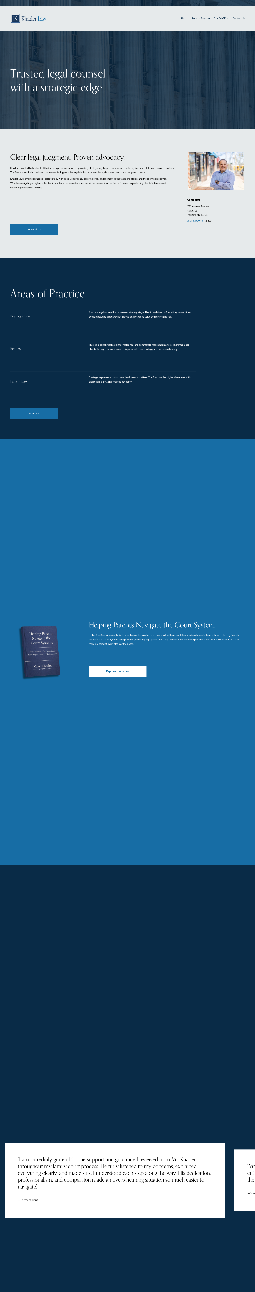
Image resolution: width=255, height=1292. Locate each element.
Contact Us (239, 18)
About (183, 18)
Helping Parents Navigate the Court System (152, 624)
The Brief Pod (221, 18)
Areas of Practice (201, 18)
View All (34, 413)
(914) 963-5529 (195, 221)
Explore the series (117, 671)
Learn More (34, 229)
